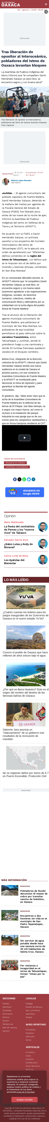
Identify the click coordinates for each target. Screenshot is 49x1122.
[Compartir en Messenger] (29, 479)
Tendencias (8, 1024)
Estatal (6, 1003)
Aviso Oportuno (33, 1066)
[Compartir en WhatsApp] (24, 479)
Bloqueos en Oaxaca (15, 463)
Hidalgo (29, 1003)
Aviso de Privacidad (25, 1092)
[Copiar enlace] (33, 479)
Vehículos (30, 1036)
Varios (28, 1040)
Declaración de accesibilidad (25, 1103)
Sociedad (7, 1010)
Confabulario (32, 1063)
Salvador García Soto (16, 539)
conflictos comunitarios (17, 467)
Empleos (30, 1033)
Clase (28, 1056)
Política (6, 1017)
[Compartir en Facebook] (15, 479)
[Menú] (46, 4)
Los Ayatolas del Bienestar (14, 561)
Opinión (10, 516)
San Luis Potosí (33, 1010)
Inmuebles (31, 1030)
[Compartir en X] (19, 479)
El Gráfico (30, 1052)
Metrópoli (7, 1007)
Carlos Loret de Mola (16, 555)
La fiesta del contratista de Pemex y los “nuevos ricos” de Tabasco (19, 529)
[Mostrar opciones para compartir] (46, 12)
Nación (6, 1021)
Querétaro (30, 1014)
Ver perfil (16, 183)
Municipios (7, 174)
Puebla (29, 1017)
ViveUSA (30, 1059)
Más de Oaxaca (10, 1027)
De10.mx (30, 1069)
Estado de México (34, 1007)
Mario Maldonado (14, 522)
